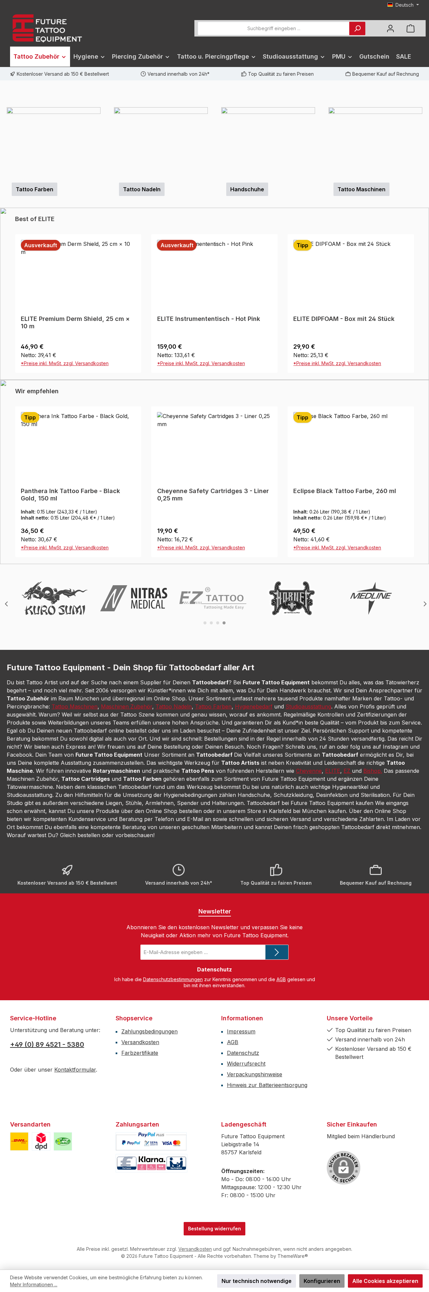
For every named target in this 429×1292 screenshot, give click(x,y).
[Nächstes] (424, 160)
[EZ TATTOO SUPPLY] (213, 729)
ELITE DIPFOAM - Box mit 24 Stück (207, 450)
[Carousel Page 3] (217, 754)
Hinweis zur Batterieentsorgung (267, 1216)
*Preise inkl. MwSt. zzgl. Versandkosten (65, 494)
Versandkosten (140, 1173)
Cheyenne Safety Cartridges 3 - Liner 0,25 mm (76, 626)
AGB (281, 1110)
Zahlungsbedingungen (149, 1162)
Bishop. (372, 902)
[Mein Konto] (390, 28)
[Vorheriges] (5, 160)
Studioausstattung (308, 837)
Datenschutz (243, 1184)
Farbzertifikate (139, 1184)
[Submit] (277, 1083)
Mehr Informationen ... (33, 1284)
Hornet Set (309, 622)
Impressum (241, 1162)
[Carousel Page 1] (204, 754)
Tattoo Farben (213, 837)
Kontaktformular (75, 1201)
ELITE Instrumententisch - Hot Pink (72, 450)
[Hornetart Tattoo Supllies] (292, 729)
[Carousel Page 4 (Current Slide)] (224, 754)
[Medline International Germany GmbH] (371, 729)
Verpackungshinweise (254, 1205)
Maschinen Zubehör (126, 837)
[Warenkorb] (410, 28)
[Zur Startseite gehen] (47, 28)
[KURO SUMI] (55, 729)
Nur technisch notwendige (257, 1281)
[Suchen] (357, 28)
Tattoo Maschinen (75, 837)
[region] (214, 159)
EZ (348, 902)
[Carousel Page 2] (211, 754)
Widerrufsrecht (246, 1195)
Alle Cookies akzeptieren (385, 1281)
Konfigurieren (322, 1281)
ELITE (332, 902)
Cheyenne (309, 902)
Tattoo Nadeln (174, 837)
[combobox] (274, 28)
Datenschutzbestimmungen (173, 1110)
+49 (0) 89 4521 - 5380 (47, 1176)
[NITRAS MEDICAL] (134, 729)
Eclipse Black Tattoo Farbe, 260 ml (208, 622)
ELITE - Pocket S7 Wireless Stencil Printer (344, 454)
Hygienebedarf (253, 837)
